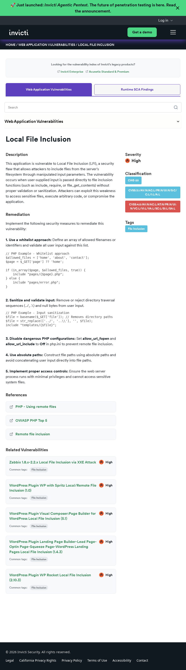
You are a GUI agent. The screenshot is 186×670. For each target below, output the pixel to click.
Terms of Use (97, 660)
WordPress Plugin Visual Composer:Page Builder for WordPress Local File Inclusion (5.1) (52, 516)
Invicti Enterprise (72, 71)
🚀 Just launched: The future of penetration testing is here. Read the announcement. (93, 7)
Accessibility (122, 660)
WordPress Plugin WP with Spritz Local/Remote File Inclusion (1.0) (52, 488)
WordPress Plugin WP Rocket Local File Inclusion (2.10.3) (50, 577)
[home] (18, 32)
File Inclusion (136, 228)
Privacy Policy (72, 660)
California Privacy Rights (37, 660)
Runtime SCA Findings (137, 89)
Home (10, 45)
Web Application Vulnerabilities (46, 45)
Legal (10, 660)
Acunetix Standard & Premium (109, 71)
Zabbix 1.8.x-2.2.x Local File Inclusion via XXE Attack (52, 462)
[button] (166, 20)
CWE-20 (133, 180)
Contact (142, 660)
